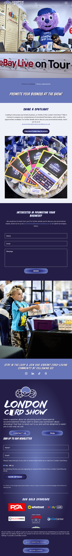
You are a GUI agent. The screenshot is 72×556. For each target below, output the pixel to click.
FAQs (52, 433)
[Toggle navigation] (66, 3)
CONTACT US (20, 433)
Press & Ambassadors (43, 84)
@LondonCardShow (24, 485)
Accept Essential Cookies (36, 542)
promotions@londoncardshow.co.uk (36, 124)
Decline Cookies (35, 550)
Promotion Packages (36, 131)
